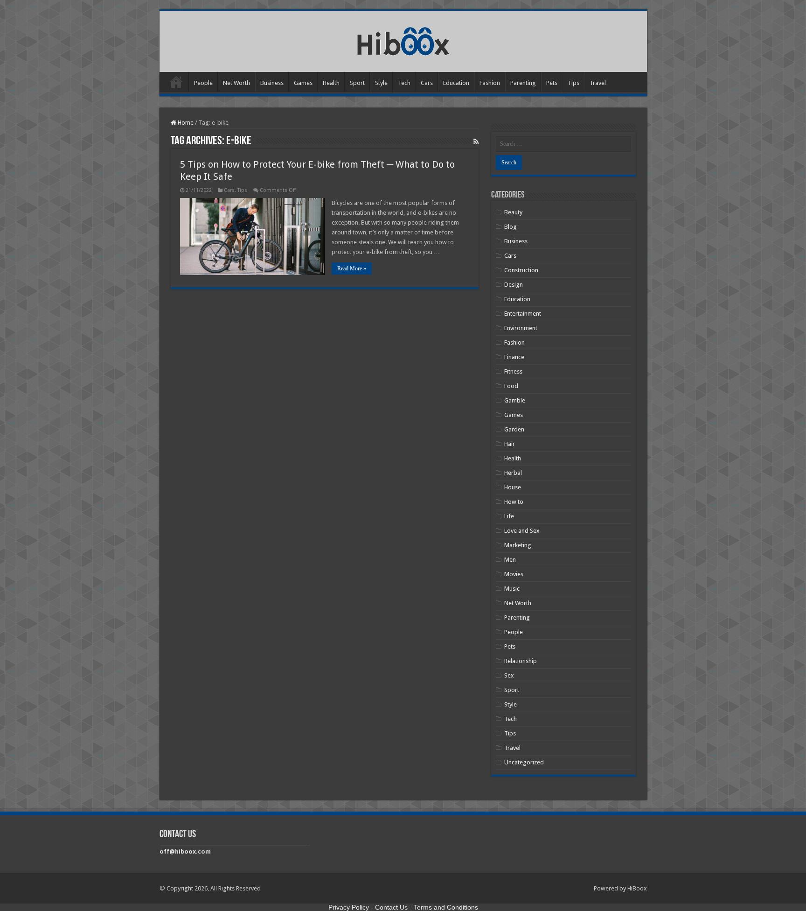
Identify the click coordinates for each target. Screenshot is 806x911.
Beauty (513, 212)
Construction (521, 270)
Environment (520, 328)
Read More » (351, 268)
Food (511, 385)
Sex (509, 675)
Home (176, 82)
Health (331, 82)
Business (272, 82)
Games (303, 82)
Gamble (514, 400)
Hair (509, 443)
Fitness (513, 371)
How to (513, 501)
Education (456, 82)
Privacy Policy (348, 907)
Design (513, 284)
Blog (510, 226)
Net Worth (236, 82)
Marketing (517, 545)
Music (512, 588)
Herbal (513, 472)
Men (510, 559)
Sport (357, 82)
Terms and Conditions (446, 907)
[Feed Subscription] (476, 141)
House (512, 487)
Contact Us (391, 907)
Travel (598, 82)
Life (509, 516)
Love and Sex (522, 530)
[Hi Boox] (403, 39)
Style (381, 82)
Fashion (489, 82)
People (203, 82)
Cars (427, 82)
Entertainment (522, 313)
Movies (513, 574)
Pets (551, 82)
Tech (404, 82)
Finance (514, 356)
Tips (573, 82)
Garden (514, 429)
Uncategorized (524, 762)
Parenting (523, 82)
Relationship (520, 660)
